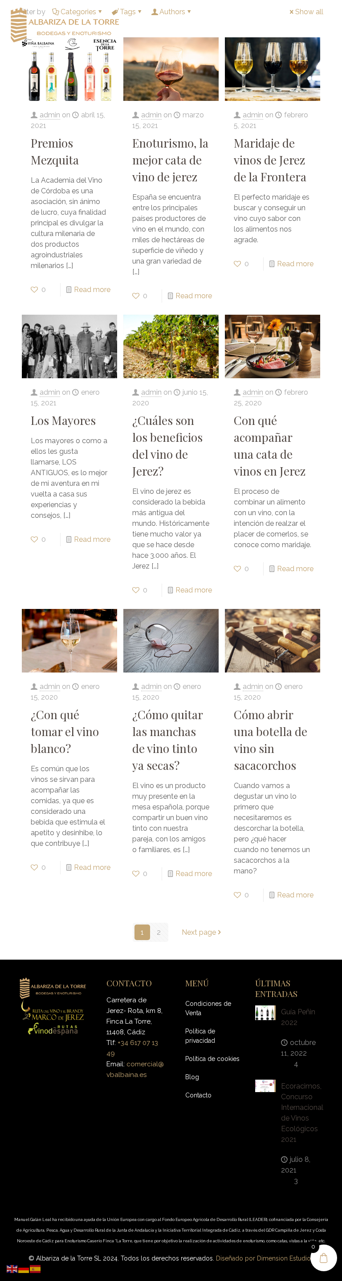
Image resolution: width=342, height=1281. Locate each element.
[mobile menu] (327, 24)
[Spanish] (35, 1268)
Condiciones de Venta (208, 1008)
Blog (192, 1077)
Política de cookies (212, 1058)
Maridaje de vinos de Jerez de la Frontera (270, 159)
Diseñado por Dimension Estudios (265, 1258)
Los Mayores (63, 420)
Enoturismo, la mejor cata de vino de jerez (170, 159)
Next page (199, 932)
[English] (12, 1268)
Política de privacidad (200, 1036)
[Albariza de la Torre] (64, 24)
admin (50, 115)
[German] (24, 1268)
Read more (92, 289)
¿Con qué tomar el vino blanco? (65, 731)
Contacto (198, 1095)
